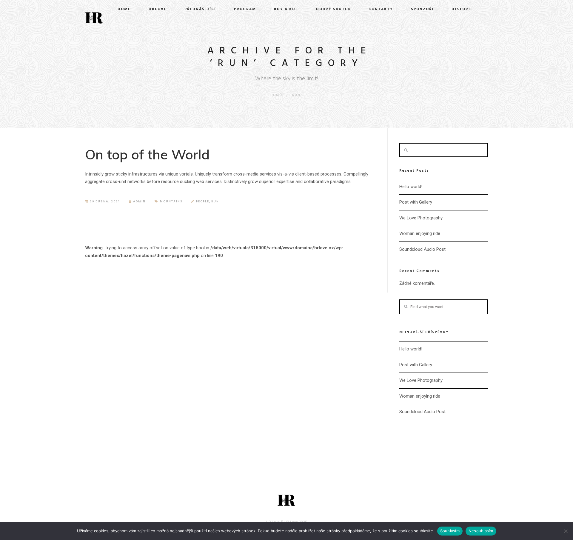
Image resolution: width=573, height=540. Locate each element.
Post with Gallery (415, 202)
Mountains (171, 201)
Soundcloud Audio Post (422, 249)
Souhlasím (450, 530)
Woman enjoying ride (419, 233)
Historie (462, 9)
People (202, 201)
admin (139, 201)
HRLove (158, 9)
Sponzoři (422, 9)
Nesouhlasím (481, 530)
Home (124, 9)
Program (245, 9)
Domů (276, 95)
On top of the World (147, 154)
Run (296, 95)
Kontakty (381, 9)
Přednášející (200, 9)
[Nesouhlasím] (566, 531)
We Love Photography (421, 218)
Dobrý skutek (333, 9)
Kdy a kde (286, 9)
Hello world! (410, 186)
